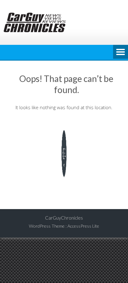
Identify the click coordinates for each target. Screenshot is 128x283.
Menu (120, 52)
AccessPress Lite (83, 226)
